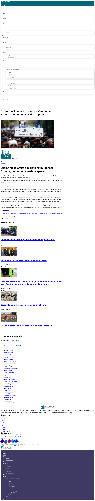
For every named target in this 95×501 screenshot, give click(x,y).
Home (4, 98)
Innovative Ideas (10, 363)
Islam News (58, 213)
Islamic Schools (9, 377)
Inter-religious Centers (11, 365)
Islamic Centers (9, 370)
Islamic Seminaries (10, 379)
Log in (2, 5)
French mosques (38, 213)
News (33, 215)
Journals (8, 384)
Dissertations (9, 359)
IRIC (52, 213)
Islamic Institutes (9, 372)
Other (7, 393)
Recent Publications (11, 395)
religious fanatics (39, 215)
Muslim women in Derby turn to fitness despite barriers (28, 239)
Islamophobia (9, 383)
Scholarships (9, 401)
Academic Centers (10, 350)
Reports (8, 399)
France (32, 213)
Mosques (8, 388)
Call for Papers (9, 357)
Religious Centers (10, 397)
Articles (8, 354)
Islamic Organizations (10, 374)
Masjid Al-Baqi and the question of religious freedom (26, 326)
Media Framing (9, 386)
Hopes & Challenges (10, 361)
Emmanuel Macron (9, 213)
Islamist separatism (21, 215)
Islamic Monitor (4, 215)
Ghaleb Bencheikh (46, 213)
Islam (54, 213)
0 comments (3, 163)
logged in (8, 340)
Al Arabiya (6, 210)
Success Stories (10, 402)
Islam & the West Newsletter (12, 368)
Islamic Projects (9, 375)
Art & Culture (9, 352)
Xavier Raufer (12, 216)
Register (4, 5)
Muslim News (29, 215)
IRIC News (8, 366)
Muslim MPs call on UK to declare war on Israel (24, 260)
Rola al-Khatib (46, 215)
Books (8, 355)
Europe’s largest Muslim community (22, 213)
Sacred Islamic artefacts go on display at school (24, 305)
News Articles (9, 392)
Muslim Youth (9, 390)
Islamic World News (7, 99)
